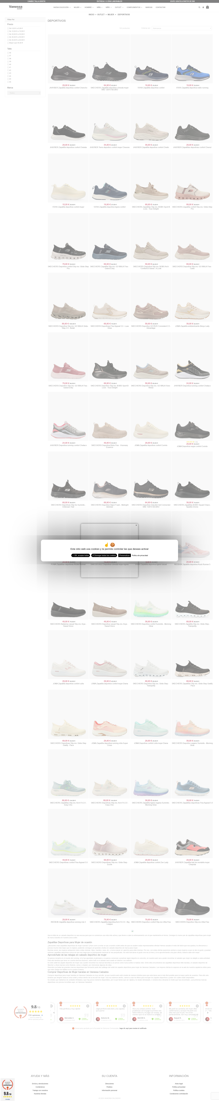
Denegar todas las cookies (105, 555)
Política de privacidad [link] (140, 555)
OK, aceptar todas (81, 555)
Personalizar (124, 555)
